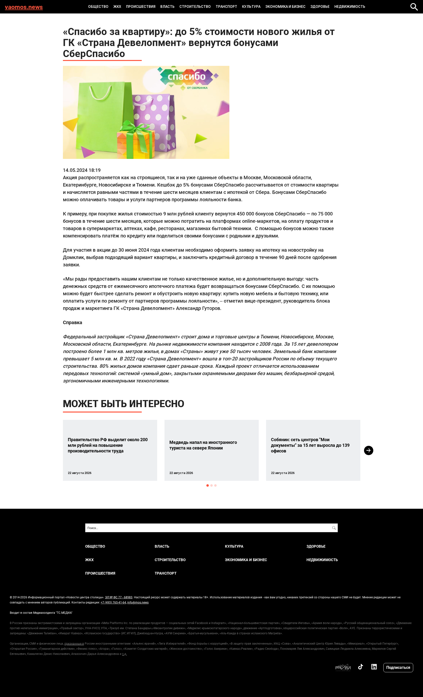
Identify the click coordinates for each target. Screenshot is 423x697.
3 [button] (215, 485)
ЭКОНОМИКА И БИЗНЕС (285, 7)
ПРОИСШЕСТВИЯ (140, 7)
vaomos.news (24, 7)
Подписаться (398, 667)
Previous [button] (54, 450)
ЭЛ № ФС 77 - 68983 (118, 597)
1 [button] (207, 485)
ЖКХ (117, 7)
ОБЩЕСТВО (98, 7)
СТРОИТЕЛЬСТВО (195, 7)
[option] (110, 450)
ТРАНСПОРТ (226, 7)
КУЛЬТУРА (251, 7)
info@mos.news (138, 602)
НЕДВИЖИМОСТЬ (349, 7)
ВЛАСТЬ (167, 7)
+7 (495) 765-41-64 (113, 602)
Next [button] (368, 450)
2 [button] (211, 485)
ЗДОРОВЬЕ (319, 7)
